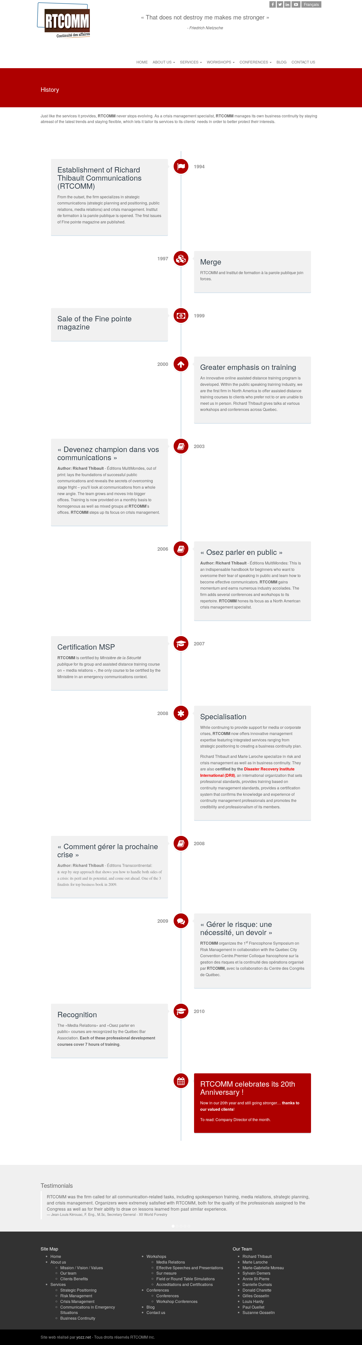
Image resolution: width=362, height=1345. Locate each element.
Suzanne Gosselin (259, 1306)
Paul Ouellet (253, 1301)
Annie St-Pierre (256, 1272)
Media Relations (170, 1256)
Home (142, 61)
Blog (282, 61)
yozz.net (83, 1331)
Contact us (303, 61)
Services (189, 61)
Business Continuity (77, 1312)
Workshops (219, 61)
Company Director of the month (242, 1119)
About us (163, 61)
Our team (68, 1267)
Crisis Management (77, 1295)
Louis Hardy (253, 1295)
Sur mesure (166, 1267)
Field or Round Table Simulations (185, 1272)
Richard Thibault (257, 1250)
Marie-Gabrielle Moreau (263, 1261)
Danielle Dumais (257, 1278)
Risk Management (76, 1289)
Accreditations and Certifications (184, 1278)
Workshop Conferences (176, 1295)
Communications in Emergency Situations (87, 1303)
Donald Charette (257, 1284)
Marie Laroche (255, 1256)
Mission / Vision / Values (81, 1261)
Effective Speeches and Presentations (189, 1261)
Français (311, 4)
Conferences (254, 61)
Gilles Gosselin (256, 1289)
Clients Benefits (74, 1272)
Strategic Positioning (78, 1284)
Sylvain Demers (256, 1267)
